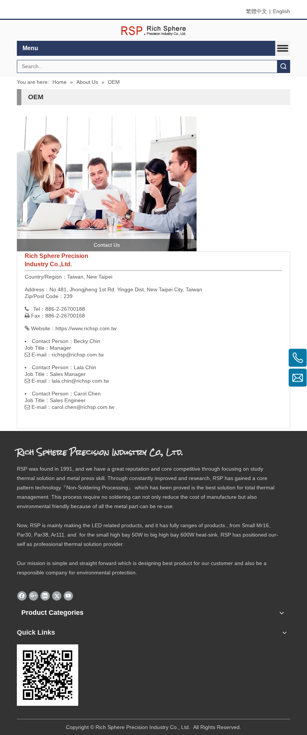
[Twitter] (56, 596)
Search (283, 66)
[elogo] (153, 30)
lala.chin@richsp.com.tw (80, 381)
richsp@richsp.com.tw (78, 355)
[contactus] (107, 183)
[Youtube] (68, 596)
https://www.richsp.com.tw (85, 328)
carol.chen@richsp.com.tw (83, 407)
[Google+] (33, 596)
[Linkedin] (45, 596)
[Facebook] (22, 596)
